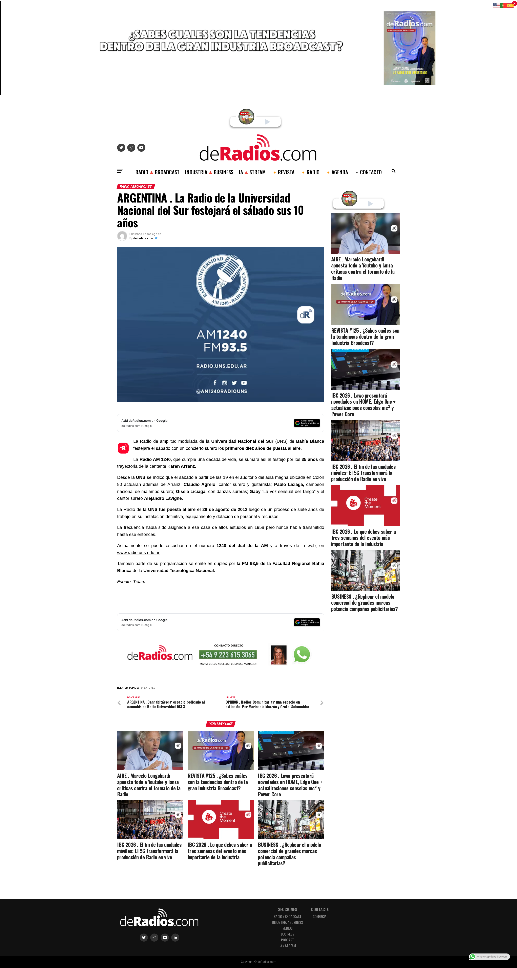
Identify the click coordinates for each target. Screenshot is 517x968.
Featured (149, 688)
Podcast (287, 939)
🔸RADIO (309, 172)
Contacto (320, 909)
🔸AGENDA (336, 172)
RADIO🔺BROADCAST (157, 172)
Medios (288, 928)
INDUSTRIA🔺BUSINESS (209, 172)
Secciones (287, 909)
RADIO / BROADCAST (288, 916)
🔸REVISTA (282, 172)
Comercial (320, 916)
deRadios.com (143, 238)
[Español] (510, 5)
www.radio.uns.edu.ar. (138, 552)
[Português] (503, 5)
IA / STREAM (288, 945)
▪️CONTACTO (368, 172)
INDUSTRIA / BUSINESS (287, 922)
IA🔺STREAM (252, 172)
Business (287, 934)
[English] (496, 5)
